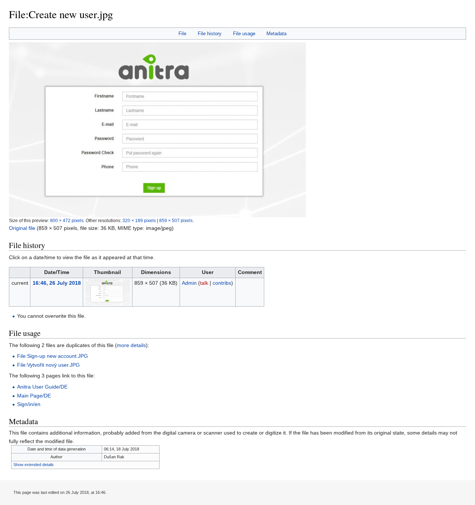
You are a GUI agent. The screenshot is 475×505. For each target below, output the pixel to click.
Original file (22, 228)
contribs (222, 283)
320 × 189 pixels (139, 220)
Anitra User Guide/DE (42, 387)
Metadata (276, 33)
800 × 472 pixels (66, 220)
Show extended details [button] (33, 464)
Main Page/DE (34, 396)
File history (210, 33)
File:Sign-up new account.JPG (52, 356)
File (182, 33)
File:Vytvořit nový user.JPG (48, 365)
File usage (244, 33)
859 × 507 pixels (176, 220)
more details (131, 345)
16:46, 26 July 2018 (57, 283)
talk (204, 283)
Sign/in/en (28, 404)
